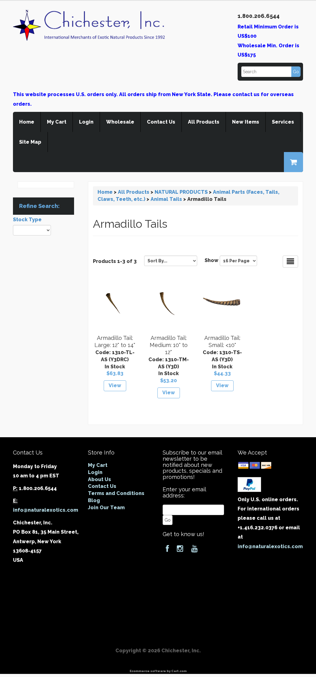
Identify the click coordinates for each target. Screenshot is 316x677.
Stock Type (27, 219)
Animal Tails (166, 199)
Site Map (30, 142)
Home (26, 122)
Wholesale (120, 122)
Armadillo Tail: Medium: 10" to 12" (169, 345)
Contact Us (161, 122)
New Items (245, 122)
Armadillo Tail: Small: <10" (222, 341)
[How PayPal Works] (249, 484)
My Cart (56, 122)
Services (283, 122)
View (115, 385)
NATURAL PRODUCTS (181, 192)
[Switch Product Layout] (290, 262)
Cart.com (179, 671)
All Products (203, 122)
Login (86, 122)
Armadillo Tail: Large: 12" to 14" (114, 341)
